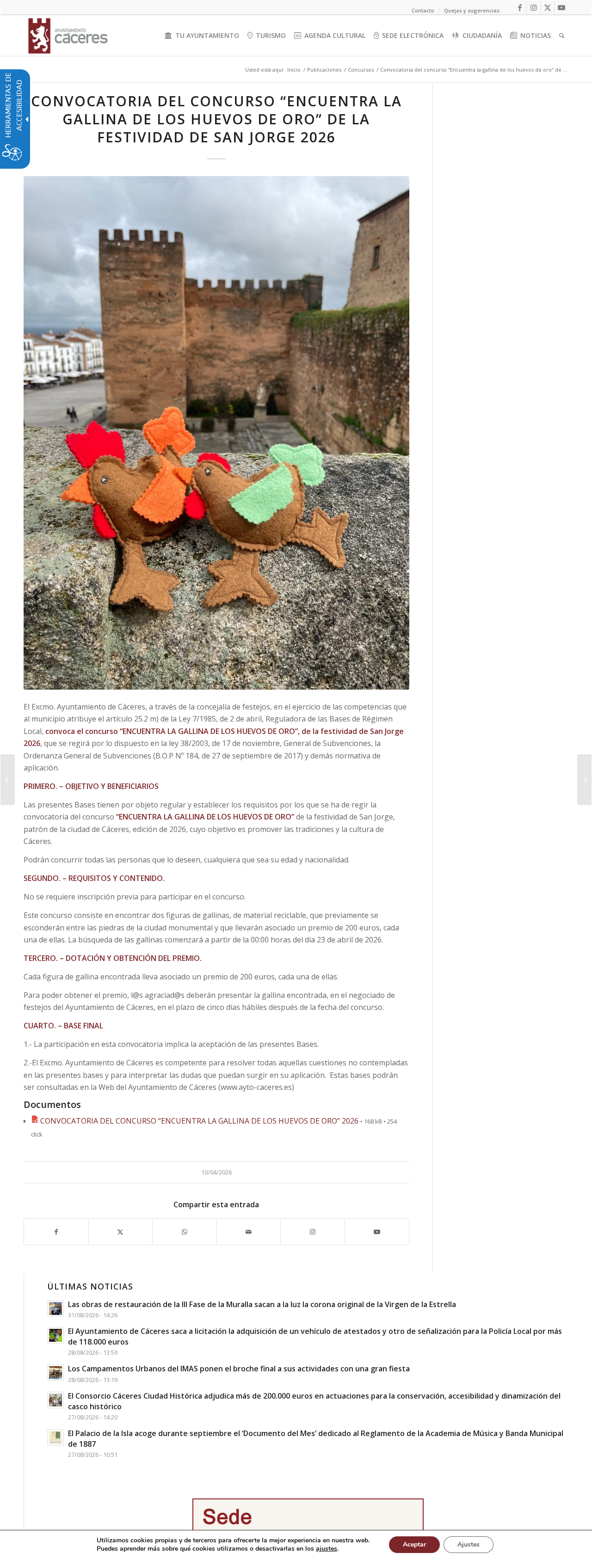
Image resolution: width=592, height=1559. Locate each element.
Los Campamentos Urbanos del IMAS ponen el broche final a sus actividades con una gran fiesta (239, 1368)
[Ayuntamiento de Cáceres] (68, 35)
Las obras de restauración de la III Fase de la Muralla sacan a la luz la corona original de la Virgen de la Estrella (262, 1304)
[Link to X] (547, 7)
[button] (7, 779)
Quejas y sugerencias (472, 10)
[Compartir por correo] (249, 1232)
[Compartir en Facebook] (56, 1232)
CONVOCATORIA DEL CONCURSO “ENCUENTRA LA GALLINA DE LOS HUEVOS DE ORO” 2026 (199, 1121)
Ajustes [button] (468, 1544)
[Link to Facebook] (519, 7)
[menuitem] (201, 35)
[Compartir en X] (121, 1232)
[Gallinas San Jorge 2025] (216, 433)
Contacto (423, 10)
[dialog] (296, 1544)
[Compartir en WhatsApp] (184, 1232)
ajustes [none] (326, 1549)
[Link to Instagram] (533, 7)
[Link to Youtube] (561, 7)
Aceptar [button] (414, 1544)
